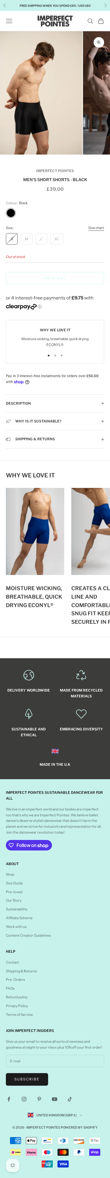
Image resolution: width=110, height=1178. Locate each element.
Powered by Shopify (79, 1127)
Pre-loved (14, 892)
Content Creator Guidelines (28, 935)
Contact (12, 962)
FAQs (10, 988)
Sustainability (17, 909)
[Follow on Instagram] (24, 1099)
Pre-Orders (15, 979)
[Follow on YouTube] (54, 1099)
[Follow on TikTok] (70, 1099)
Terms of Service (19, 1014)
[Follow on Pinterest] (39, 1099)
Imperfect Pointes (55, 171)
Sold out (55, 278)
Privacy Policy (17, 1006)
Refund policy (17, 997)
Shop (10, 874)
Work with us (16, 926)
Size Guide (14, 883)
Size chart (96, 228)
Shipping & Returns (21, 971)
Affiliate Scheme (19, 918)
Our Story (13, 900)
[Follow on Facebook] (9, 1099)
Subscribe (27, 1079)
